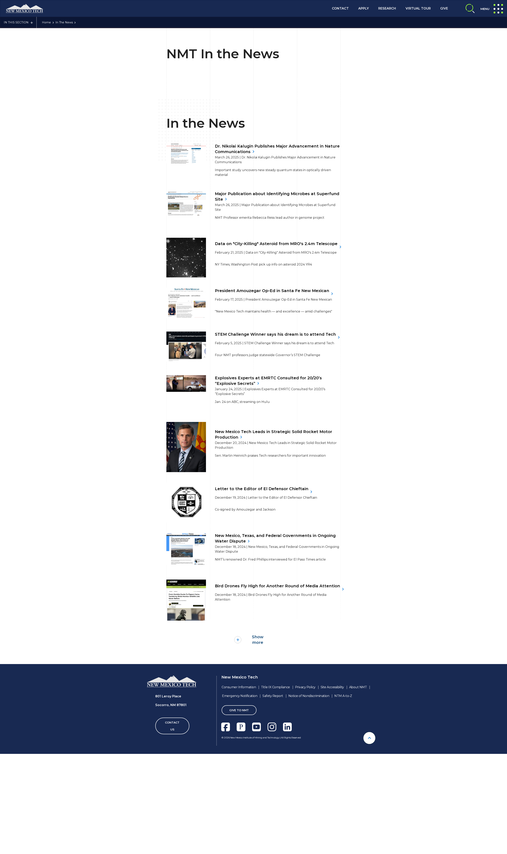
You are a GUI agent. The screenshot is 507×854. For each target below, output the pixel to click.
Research (387, 8)
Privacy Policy (305, 687)
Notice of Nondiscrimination (308, 696)
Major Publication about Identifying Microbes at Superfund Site (277, 196)
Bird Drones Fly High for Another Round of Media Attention (277, 586)
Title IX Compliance (275, 687)
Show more (257, 640)
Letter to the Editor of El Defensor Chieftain (261, 488)
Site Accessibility (332, 687)
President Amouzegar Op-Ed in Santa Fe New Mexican (272, 290)
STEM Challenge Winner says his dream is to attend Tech (275, 334)
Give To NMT (239, 710)
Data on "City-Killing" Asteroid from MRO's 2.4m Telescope (276, 243)
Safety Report (272, 696)
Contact (340, 8)
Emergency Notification (239, 696)
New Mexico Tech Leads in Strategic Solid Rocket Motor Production (273, 434)
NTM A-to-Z (343, 696)
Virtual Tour (418, 8)
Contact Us (172, 726)
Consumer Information (239, 687)
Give (444, 8)
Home (46, 22)
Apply (363, 8)
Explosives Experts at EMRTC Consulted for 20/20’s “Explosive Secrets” (268, 381)
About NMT (358, 687)
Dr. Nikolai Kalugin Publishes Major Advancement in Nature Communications (277, 149)
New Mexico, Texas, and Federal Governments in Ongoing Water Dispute (275, 538)
